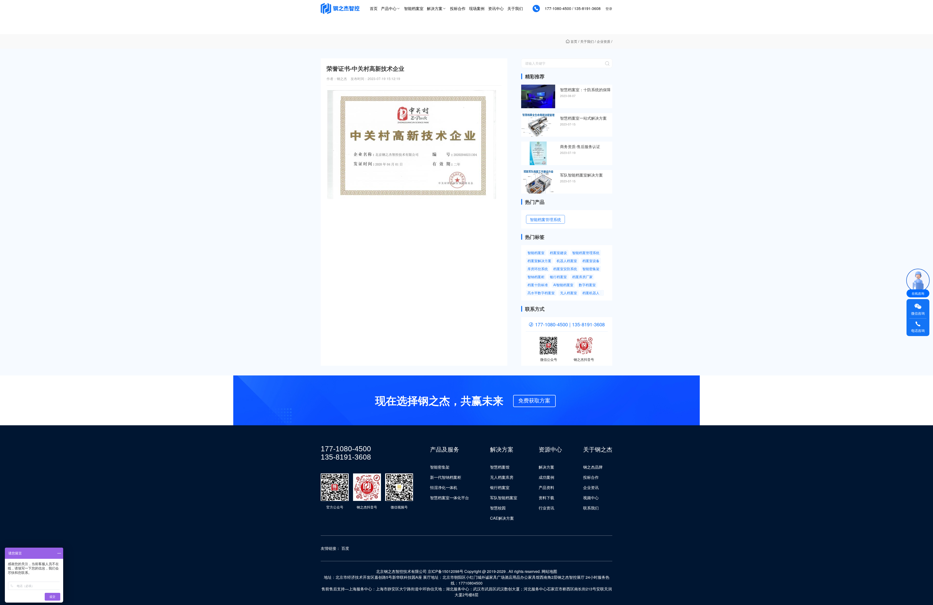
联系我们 (591, 508)
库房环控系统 (537, 268)
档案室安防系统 (565, 268)
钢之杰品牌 (593, 467)
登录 (608, 8)
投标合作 (458, 8)
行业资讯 (546, 508)
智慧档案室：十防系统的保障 (585, 89)
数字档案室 (587, 284)
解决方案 (434, 8)
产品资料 (546, 487)
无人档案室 (568, 292)
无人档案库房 (501, 477)
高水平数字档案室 (541, 292)
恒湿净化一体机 (443, 487)
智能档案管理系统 (545, 219)
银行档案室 (558, 276)
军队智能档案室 (503, 497)
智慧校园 (498, 508)
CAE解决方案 (502, 518)
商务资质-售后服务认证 (580, 146)
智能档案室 (413, 8)
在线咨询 (918, 293)
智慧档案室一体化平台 (449, 497)
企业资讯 (591, 487)
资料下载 (546, 497)
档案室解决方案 (539, 260)
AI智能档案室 (563, 284)
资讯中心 (496, 8)
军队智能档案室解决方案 (581, 175)
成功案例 (546, 477)
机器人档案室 (567, 260)
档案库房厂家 (582, 276)
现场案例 (476, 8)
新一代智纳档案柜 (445, 477)
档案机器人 (590, 292)
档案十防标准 (537, 284)
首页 (374, 8)
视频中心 (591, 497)
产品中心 (389, 8)
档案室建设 (558, 252)
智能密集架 (590, 268)
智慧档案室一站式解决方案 (583, 118)
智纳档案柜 (535, 276)
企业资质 (603, 41)
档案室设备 (590, 260)
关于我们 (515, 8)
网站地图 (549, 571)
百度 (345, 548)
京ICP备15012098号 (445, 571)
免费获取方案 (534, 400)
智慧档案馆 (500, 467)
